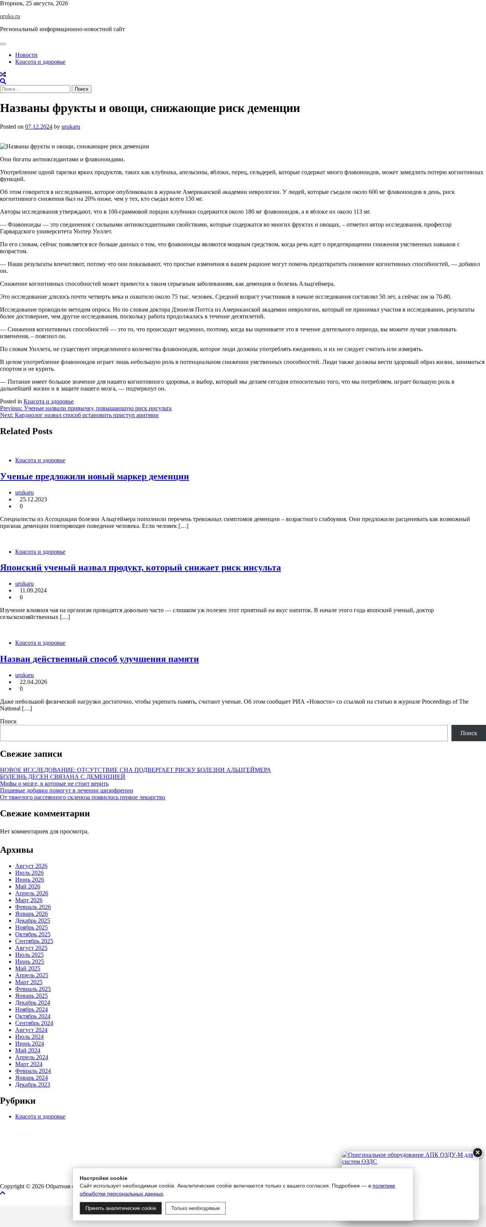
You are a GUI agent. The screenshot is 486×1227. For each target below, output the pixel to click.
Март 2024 (29, 1064)
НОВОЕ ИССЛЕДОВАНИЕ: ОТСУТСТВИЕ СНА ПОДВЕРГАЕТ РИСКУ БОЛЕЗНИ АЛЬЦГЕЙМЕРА (135, 770)
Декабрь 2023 (32, 1084)
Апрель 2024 (31, 1057)
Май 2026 (27, 886)
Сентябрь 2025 (34, 941)
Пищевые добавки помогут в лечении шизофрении (66, 790)
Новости (26, 55)
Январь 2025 (31, 995)
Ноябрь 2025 (31, 927)
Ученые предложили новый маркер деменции (94, 476)
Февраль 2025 (33, 989)
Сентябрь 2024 (34, 1023)
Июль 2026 (29, 872)
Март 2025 (29, 982)
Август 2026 (31, 866)
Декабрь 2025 (32, 920)
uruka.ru (10, 16)
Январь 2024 (31, 1077)
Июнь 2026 (29, 879)
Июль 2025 (29, 954)
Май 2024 (27, 1050)
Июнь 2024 (29, 1043)
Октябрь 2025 (32, 934)
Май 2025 (27, 968)
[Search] (3, 81)
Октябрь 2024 (32, 1016)
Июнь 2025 (29, 961)
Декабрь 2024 (32, 1002)
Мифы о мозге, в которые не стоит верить (54, 783)
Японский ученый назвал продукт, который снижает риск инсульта (140, 567)
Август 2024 (31, 1030)
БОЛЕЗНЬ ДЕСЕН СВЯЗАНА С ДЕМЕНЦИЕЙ (62, 776)
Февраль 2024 (33, 1071)
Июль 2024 (29, 1036)
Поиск (8, 721)
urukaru (71, 126)
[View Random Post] (3, 74)
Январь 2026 (31, 913)
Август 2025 (31, 948)
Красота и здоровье (40, 61)
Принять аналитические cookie (120, 1208)
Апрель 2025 (31, 975)
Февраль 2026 (33, 907)
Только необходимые (195, 1208)
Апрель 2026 (31, 893)
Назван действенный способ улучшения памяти (99, 659)
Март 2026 (29, 900)
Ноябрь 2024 (31, 1009)
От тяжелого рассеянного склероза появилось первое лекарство (82, 797)
